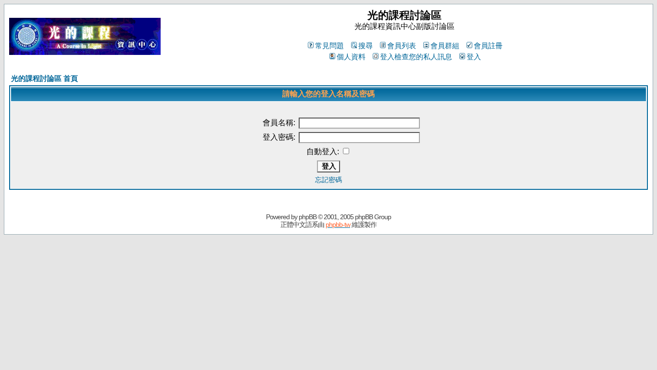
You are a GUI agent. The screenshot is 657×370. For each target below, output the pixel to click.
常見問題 (329, 45)
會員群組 (444, 45)
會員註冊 (488, 45)
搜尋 (365, 45)
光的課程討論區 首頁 (44, 78)
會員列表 (401, 45)
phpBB (307, 217)
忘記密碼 (328, 180)
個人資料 (351, 57)
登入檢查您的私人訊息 (416, 57)
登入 (474, 57)
